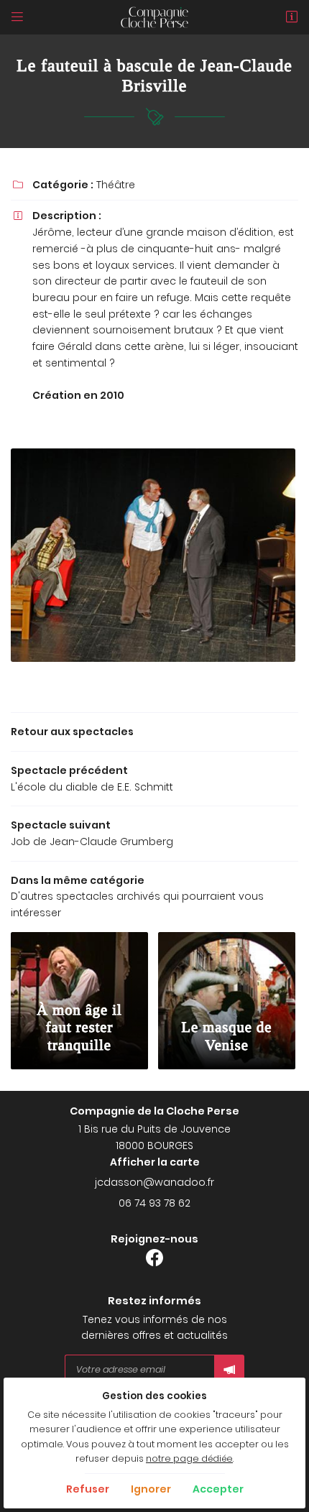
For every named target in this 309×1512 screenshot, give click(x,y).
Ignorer (151, 1489)
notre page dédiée (189, 1458)
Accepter (218, 1489)
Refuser (87, 1489)
